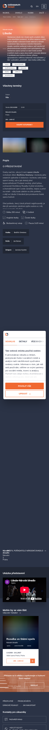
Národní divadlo (8, 29)
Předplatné (8, 701)
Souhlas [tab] (10, 341)
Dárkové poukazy (10, 705)
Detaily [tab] (23, 341)
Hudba (30, 13)
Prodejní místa (24, 701)
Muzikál (6, 13)
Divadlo (18, 13)
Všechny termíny (10, 613)
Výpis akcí (20, 17)
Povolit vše (24, 386)
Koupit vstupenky (25, 125)
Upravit (23, 394)
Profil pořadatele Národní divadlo (25, 551)
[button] (31, 7)
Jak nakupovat (29, 705)
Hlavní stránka (7, 17)
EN (37, 6)
